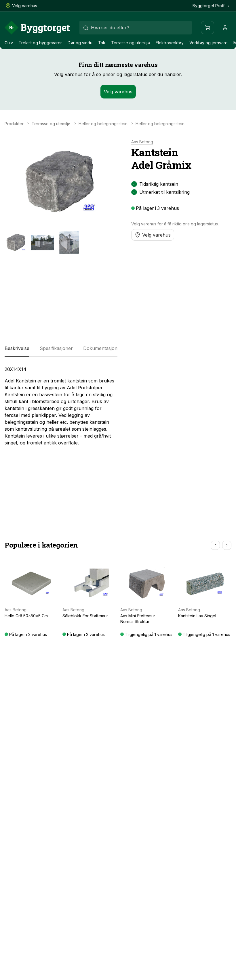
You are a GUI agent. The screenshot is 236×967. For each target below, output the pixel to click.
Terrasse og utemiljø (130, 42)
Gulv (9, 42)
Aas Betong (142, 142)
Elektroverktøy (170, 42)
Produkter (14, 124)
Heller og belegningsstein (103, 124)
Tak (101, 42)
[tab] (17, 349)
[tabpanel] (61, 406)
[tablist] (61, 349)
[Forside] (37, 27)
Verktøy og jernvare (208, 42)
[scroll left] (215, 545)
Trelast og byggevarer (40, 42)
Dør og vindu (80, 42)
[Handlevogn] (207, 27)
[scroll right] (226, 545)
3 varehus (168, 208)
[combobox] (135, 27)
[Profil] (225, 27)
